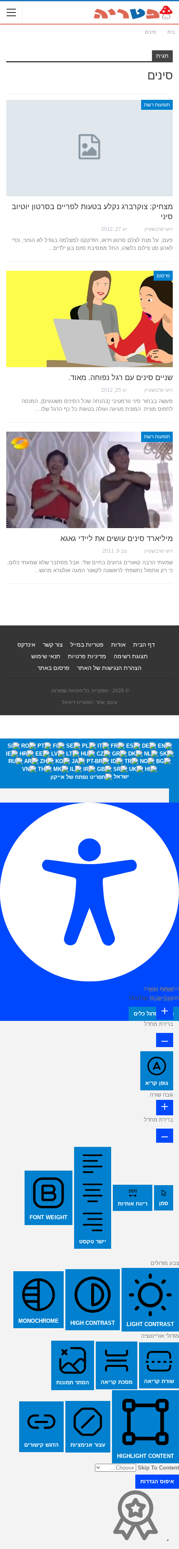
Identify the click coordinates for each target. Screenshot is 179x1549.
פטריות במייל (87, 644)
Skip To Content (158, 1468)
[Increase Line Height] (164, 1107)
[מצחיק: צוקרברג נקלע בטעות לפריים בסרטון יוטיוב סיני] (89, 148)
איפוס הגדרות (157, 1481)
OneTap (138, 998)
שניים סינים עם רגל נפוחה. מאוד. (120, 377)
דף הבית (144, 644)
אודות (118, 644)
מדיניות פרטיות (87, 656)
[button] (174, 795)
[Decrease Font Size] (164, 1040)
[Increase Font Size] (164, 1012)
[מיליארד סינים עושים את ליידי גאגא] (89, 480)
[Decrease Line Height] (164, 1136)
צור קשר (53, 644)
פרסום (163, 276)
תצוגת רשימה (131, 656)
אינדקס (26, 644)
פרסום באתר (53, 668)
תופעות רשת (157, 105)
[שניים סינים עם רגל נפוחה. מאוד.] (89, 319)
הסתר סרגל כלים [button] (154, 1013)
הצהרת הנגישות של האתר (109, 668)
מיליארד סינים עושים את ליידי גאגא (116, 538)
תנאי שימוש (45, 656)
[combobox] (89, 763)
